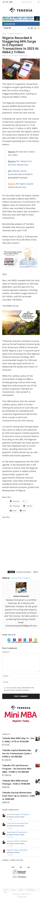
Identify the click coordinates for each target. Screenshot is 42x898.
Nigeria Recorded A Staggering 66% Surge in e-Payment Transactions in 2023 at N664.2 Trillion (20, 45)
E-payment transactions (23, 572)
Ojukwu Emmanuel (19, 55)
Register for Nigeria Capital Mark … (18, 850)
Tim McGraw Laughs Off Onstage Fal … (19, 814)
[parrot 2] (21, 337)
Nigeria (35, 572)
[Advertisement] (21, 547)
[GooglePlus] (35, 28)
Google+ (21, 642)
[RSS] (38, 28)
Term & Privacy (22, 896)
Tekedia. (16, 894)
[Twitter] (31, 28)
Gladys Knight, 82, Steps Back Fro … (18, 832)
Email (36, 642)
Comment (6, 652)
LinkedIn (26, 642)
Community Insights (14, 33)
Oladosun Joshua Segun (16, 817)
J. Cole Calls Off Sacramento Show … (18, 823)
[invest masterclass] (21, 270)
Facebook (15, 642)
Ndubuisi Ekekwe (14, 852)
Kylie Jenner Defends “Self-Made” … (18, 841)
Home (4, 33)
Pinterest (31, 642)
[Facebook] (28, 28)
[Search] (38, 2)
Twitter (10, 642)
